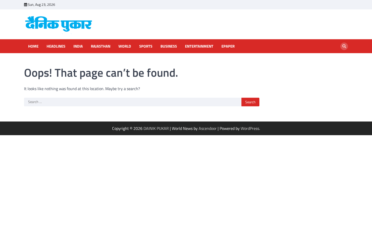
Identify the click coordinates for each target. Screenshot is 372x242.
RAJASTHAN (100, 46)
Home (33, 46)
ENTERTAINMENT (199, 46)
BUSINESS (168, 46)
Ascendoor (208, 128)
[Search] (344, 46)
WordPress (250, 128)
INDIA (78, 46)
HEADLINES (56, 46)
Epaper (228, 46)
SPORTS (145, 46)
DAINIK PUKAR (156, 128)
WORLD (124, 46)
